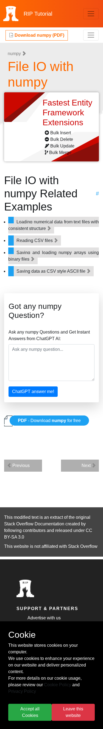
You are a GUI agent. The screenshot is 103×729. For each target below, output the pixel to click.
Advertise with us (44, 618)
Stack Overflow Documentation (34, 524)
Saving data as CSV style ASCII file (51, 271)
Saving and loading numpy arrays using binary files (53, 255)
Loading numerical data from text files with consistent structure (53, 225)
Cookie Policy (57, 684)
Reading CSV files (35, 240)
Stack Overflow (83, 546)
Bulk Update (62, 146)
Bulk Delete (61, 139)
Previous (20, 465)
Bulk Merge (60, 152)
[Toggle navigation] (91, 13)
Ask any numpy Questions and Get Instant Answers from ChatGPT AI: (49, 335)
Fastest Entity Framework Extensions (67, 112)
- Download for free (49, 420)
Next (87, 465)
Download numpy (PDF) (38, 35)
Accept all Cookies (30, 712)
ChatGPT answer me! (33, 391)
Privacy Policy (22, 691)
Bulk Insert (60, 132)
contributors (34, 530)
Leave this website (73, 712)
